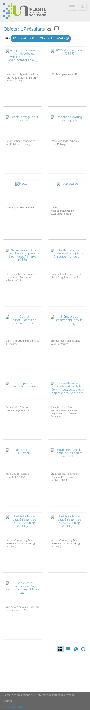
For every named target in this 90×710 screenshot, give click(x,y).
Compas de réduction (17, 407)
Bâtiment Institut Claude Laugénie (39, 38)
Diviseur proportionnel (17, 410)
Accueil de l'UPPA (14, 707)
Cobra (54, 207)
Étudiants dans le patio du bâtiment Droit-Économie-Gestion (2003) (65, 477)
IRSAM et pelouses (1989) (65, 74)
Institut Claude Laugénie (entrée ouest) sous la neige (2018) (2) (21, 543)
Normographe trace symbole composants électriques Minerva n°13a (21, 277)
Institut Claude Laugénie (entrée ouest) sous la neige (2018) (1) (66, 543)
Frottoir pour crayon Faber (20, 207)
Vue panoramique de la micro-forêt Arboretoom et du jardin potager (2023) (22, 77)
